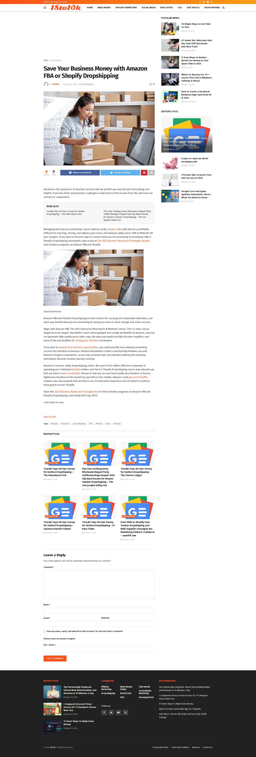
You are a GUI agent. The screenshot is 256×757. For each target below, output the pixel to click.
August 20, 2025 (189, 85)
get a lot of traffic (138, 377)
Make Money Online (126, 688)
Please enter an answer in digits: (60, 638)
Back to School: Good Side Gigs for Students (180, 709)
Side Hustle (193, 7)
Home (90, 7)
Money (99, 424)
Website (105, 618)
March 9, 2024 (188, 201)
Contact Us (207, 747)
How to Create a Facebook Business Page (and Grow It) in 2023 (196, 94)
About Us (196, 747)
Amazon (54, 424)
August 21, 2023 (189, 165)
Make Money (104, 7)
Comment (49, 567)
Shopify (76, 369)
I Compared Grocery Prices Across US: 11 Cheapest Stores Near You (80, 707)
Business (65, 424)
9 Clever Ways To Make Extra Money (176, 704)
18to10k (65, 8)
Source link (50, 416)
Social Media (149, 7)
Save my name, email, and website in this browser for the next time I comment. (85, 631)
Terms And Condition (180, 747)
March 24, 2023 (189, 31)
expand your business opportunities (78, 347)
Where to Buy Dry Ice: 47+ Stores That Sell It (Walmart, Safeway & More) (196, 77)
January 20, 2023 (70, 84)
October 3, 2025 (51, 479)
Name (47, 604)
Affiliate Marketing (126, 7)
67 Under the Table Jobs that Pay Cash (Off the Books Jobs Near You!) (196, 43)
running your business (86, 340)
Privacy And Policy (160, 747)
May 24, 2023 (188, 67)
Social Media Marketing (145, 692)
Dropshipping (212, 7)
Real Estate (166, 7)
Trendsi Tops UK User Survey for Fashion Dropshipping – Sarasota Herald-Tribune (59, 525)
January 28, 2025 (189, 50)
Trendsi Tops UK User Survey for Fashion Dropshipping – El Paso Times (98, 525)
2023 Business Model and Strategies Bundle (78, 391)
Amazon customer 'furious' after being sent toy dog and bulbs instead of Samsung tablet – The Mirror (185, 142)
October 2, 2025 (89, 489)
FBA (91, 424)
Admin (56, 84)
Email (47, 618)
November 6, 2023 (172, 149)
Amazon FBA (114, 229)
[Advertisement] (99, 36)
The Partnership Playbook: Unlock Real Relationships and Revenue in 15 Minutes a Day (80, 690)
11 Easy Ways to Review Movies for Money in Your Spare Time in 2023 (194, 60)
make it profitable (70, 373)
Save (107, 424)
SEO (180, 7)
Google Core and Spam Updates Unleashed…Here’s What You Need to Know (196, 194)
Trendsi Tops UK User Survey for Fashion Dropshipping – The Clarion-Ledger (136, 472)
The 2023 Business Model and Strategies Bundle (123, 240)
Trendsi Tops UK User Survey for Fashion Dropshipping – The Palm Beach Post (59, 472)
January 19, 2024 (189, 182)
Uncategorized (146, 697)
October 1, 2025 (89, 533)
